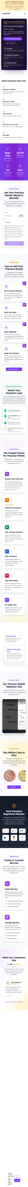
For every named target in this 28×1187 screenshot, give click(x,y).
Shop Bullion (13, 787)
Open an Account (10, 43)
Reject (17, 1177)
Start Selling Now (13, 369)
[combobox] (14, 222)
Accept (17, 1180)
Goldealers (6, 13)
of (4, 219)
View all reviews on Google (13, 1002)
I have (6, 212)
